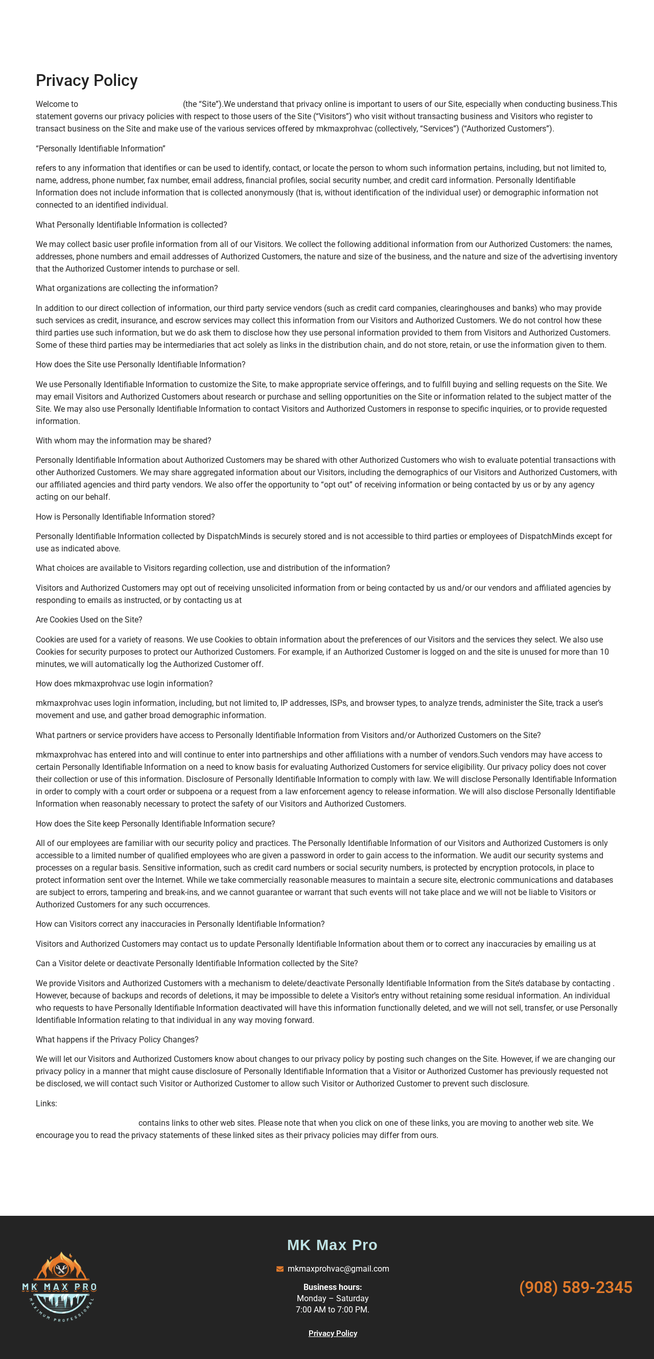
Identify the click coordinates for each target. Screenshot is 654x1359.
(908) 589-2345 (576, 1287)
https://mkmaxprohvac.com (131, 104)
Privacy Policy (333, 1333)
